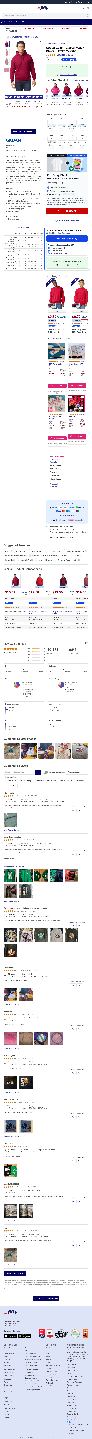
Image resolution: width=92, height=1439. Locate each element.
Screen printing (25, 781)
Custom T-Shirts (31, 1375)
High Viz (7, 1405)
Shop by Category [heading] (12, 1345)
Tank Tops (7, 1359)
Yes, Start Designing (67, 238)
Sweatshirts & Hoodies (12, 1354)
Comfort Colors (51, 1374)
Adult (48, 1348)
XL (82, 119)
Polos (6, 1356)
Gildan (48, 1368)
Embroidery (51, 781)
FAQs (69, 1373)
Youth (48, 1356)
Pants (6, 1382)
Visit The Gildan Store (56, 43)
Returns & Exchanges (75, 1382)
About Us (70, 1391)
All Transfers (29, 1351)
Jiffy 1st (52, 320)
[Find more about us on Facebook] (5, 1324)
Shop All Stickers (54, 485)
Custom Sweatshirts (32, 1381)
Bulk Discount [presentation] (28, 29)
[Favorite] (39, 41)
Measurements (23, 227)
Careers (70, 1394)
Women (49, 1351)
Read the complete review (14, 866)
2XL (51, 135)
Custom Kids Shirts (32, 1384)
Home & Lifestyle (10, 1409)
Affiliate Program (73, 1399)
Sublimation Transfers (33, 1359)
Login (82, 8)
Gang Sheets (55, 479)
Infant (48, 1362)
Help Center (71, 1365)
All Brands (50, 1383)
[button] (3, 8)
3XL (61, 135)
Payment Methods (73, 1385)
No (79, 810)
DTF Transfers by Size (33, 1356)
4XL (72, 135)
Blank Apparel (9, 1348)
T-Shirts (7, 1351)
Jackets (7, 1362)
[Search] (88, 15)
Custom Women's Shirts (34, 1387)
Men (47, 1354)
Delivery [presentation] (83, 29)
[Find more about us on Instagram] (10, 1324)
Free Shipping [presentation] (48, 29)
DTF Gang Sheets (31, 1365)
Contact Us (71, 1367)
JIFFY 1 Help (72, 1370)
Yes (73, 810)
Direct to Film (11, 781)
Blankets (7, 1417)
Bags (6, 1398)
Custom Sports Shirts (33, 1390)
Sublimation (55, 475)
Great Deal (85, 320)
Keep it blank (11, 786)
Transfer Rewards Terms (76, 1420)
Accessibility (71, 1417)
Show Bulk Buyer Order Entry (46, 1299)
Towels (6, 1411)
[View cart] (88, 8)
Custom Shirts (30, 1372)
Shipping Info (72, 1379)
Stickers (53, 472)
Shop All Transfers (54, 460)
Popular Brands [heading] (53, 1365)
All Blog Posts (72, 1405)
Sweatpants (8, 1385)
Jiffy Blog (70, 1402)
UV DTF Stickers (31, 1362)
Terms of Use (65, 1438)
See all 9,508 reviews (15, 1273)
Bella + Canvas (51, 1371)
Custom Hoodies (31, 1378)
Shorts (6, 1388)
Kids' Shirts (8, 1375)
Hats (5, 1395)
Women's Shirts (9, 1372)
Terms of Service (73, 1414)
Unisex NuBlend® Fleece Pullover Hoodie (39, 612)
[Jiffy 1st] (51, 125)
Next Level (50, 1377)
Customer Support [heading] (75, 1345)
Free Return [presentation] (67, 29)
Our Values (71, 1396)
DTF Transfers (30, 1354)
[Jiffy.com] (43, 8)
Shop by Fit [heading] (51, 1345)
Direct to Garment (65, 781)
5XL (82, 135)
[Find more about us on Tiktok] (14, 1324)
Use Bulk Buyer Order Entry (24, 131)
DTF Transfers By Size (56, 467)
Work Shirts (8, 1365)
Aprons (6, 1414)
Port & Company (52, 1380)
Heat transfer (39, 781)
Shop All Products (52, 1386)
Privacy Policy (72, 1411)
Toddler (48, 1359)
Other (22, 786)
